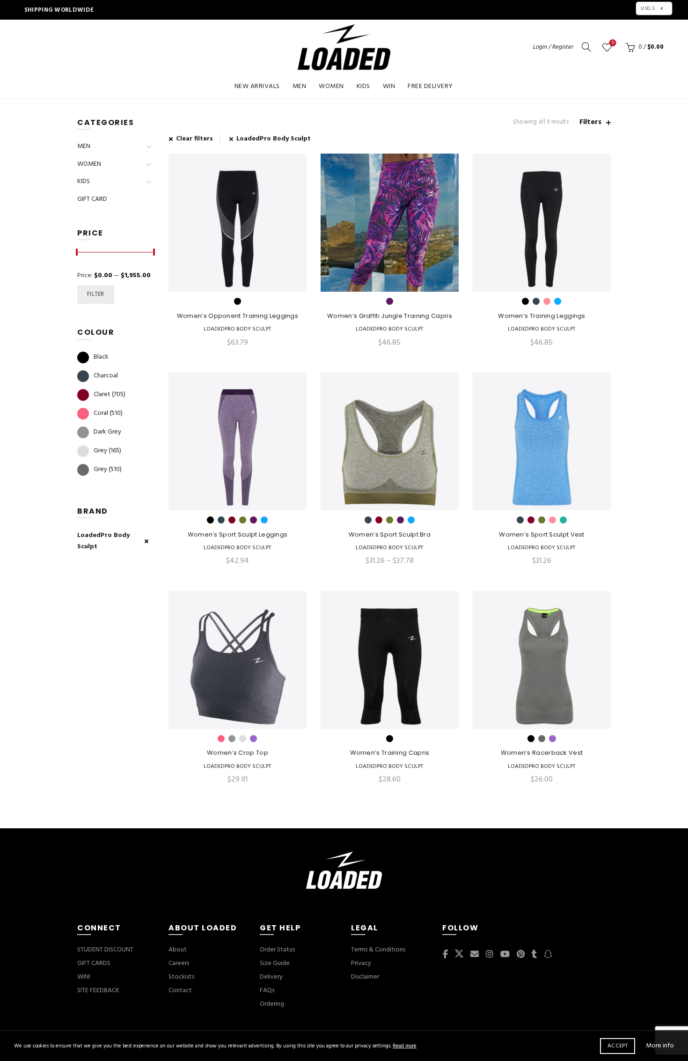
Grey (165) (107, 450)
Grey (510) (108, 469)
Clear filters (194, 138)
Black (101, 357)
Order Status (277, 949)
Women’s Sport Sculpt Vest (542, 534)
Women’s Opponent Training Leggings (237, 316)
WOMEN (331, 86)
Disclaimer (365, 977)
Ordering (272, 1004)
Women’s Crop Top (237, 753)
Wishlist (613, 43)
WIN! (83, 977)
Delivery (271, 977)
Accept (617, 1046)
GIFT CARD (92, 199)
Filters (590, 122)
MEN (300, 86)
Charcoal (106, 375)
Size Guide (275, 963)
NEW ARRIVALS (257, 86)
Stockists (181, 977)
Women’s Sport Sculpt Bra (390, 534)
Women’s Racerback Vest (542, 753)
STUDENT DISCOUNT (105, 949)
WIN (389, 86)
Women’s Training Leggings (542, 316)
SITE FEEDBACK (98, 990)
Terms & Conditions (378, 949)
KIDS (363, 86)
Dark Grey (107, 432)
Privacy (361, 963)
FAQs (267, 990)
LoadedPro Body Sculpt (273, 138)
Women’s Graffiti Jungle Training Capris (389, 316)
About (177, 949)
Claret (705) (109, 394)
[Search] (586, 47)
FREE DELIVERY (430, 86)
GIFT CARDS (93, 963)
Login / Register (553, 47)
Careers (178, 963)
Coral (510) (108, 413)
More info (660, 1045)
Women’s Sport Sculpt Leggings (238, 534)
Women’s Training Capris (390, 753)
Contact (180, 990)
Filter (95, 294)
